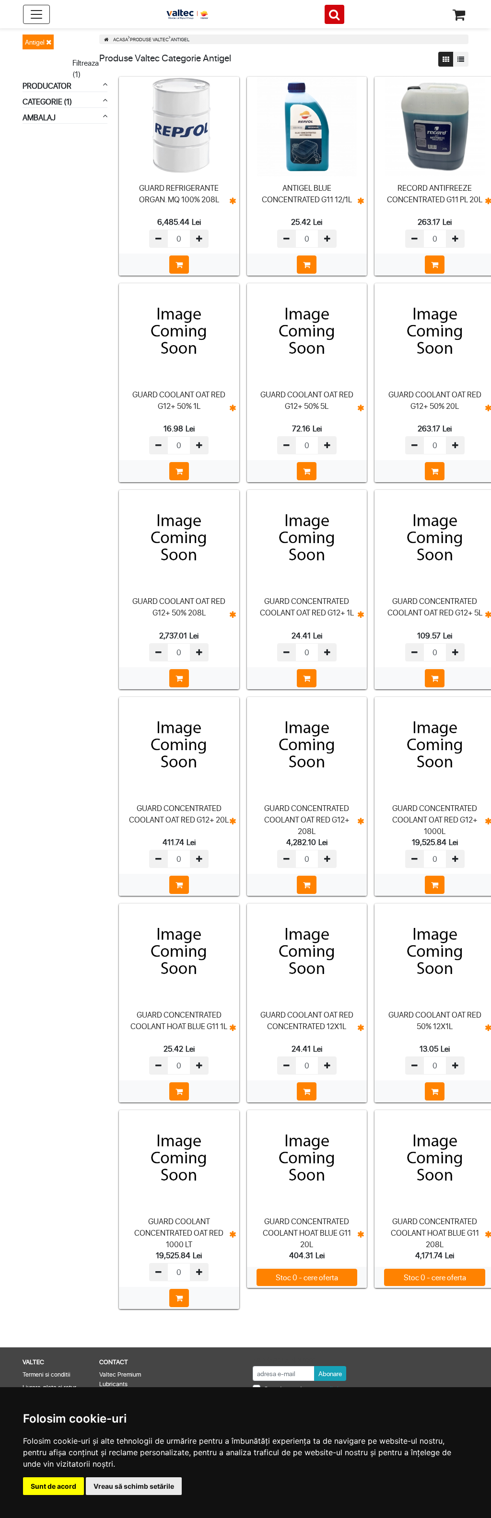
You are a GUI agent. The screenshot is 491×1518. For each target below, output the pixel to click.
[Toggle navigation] (36, 14)
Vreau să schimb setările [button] (134, 1486)
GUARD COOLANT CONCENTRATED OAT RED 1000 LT (178, 1232)
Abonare (330, 1373)
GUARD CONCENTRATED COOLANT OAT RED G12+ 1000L (435, 819)
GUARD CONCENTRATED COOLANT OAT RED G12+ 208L (307, 819)
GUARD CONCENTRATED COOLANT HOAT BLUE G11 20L (307, 1232)
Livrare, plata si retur (49, 1387)
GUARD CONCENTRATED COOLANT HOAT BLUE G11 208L (435, 1232)
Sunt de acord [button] (53, 1486)
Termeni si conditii (46, 1374)
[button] (233, 201)
